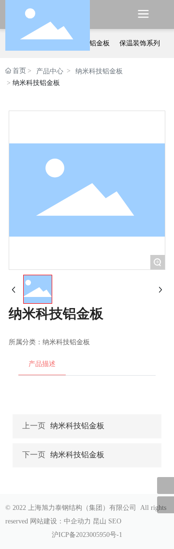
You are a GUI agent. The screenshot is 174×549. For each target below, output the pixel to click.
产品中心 (49, 71)
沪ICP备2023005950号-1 (87, 534)
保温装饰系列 (139, 43)
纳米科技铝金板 (99, 71)
